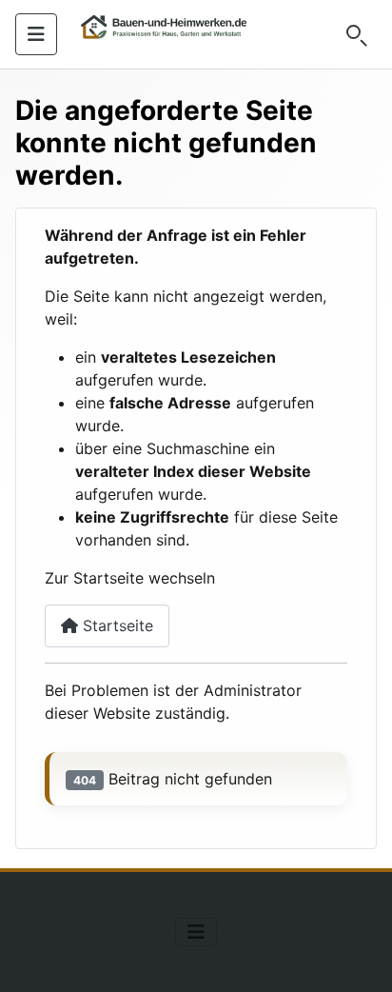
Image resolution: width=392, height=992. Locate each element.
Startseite (115, 625)
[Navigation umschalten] (36, 34)
